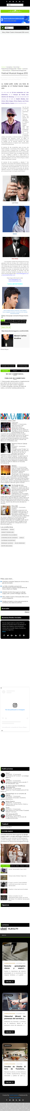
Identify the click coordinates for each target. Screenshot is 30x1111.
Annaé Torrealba (7, 532)
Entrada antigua (23, 366)
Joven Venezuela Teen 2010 (17, 869)
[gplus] (12, 635)
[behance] (19, 1)
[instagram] (23, 1)
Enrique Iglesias (7, 543)
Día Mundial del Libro (18, 485)
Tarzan (8, 807)
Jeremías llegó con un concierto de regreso (16, 794)
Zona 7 (8, 773)
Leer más (8, 981)
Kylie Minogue (20, 543)
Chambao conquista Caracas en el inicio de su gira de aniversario (15, 582)
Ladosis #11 (15, 423)
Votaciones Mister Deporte (17, 876)
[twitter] (10, 1)
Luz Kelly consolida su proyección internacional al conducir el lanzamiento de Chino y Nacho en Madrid (14, 587)
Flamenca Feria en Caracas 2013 (19, 444)
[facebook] (6, 1)
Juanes (8, 779)
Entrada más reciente (8, 366)
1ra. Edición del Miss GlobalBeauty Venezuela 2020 (15, 786)
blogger (5, 370)
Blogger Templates (15, 1097)
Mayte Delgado (6, 545)
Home (3, 67)
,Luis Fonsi (10, 79)
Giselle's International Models (18, 889)
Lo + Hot (5, 866)
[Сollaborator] (15, 19)
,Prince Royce (17, 79)
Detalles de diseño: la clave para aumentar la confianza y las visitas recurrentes (15, 602)
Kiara (12, 529)
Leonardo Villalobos (9, 535)
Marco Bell (15, 506)
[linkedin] (16, 635)
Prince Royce (6, 70)
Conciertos (9, 67)
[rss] (16, 1)
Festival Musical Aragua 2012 (8, 68)
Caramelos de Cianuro (9, 537)
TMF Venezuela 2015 (12, 814)
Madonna (4, 529)
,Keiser (6, 79)
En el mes (15, 866)
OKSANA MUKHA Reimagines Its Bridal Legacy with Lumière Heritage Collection (14, 592)
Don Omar (16, 67)
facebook (24, 370)
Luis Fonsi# (22, 322)
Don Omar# (17, 320)
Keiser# (16, 322)
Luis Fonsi (25, 68)
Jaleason (14, 466)
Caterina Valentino (8, 540)
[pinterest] (13, 1)
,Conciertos (5, 77)
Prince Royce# (5, 324)
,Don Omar (11, 77)
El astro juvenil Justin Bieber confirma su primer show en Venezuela (17, 884)
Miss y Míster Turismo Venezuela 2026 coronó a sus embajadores (15, 597)
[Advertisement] (15, 50)
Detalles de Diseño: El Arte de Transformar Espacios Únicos (15, 1069)
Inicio (4, 631)
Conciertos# (9, 320)
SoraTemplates (13, 1095)
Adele (22, 537)
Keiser (19, 68)
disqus (15, 370)
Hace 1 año (24, 866)
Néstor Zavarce (10, 801)
